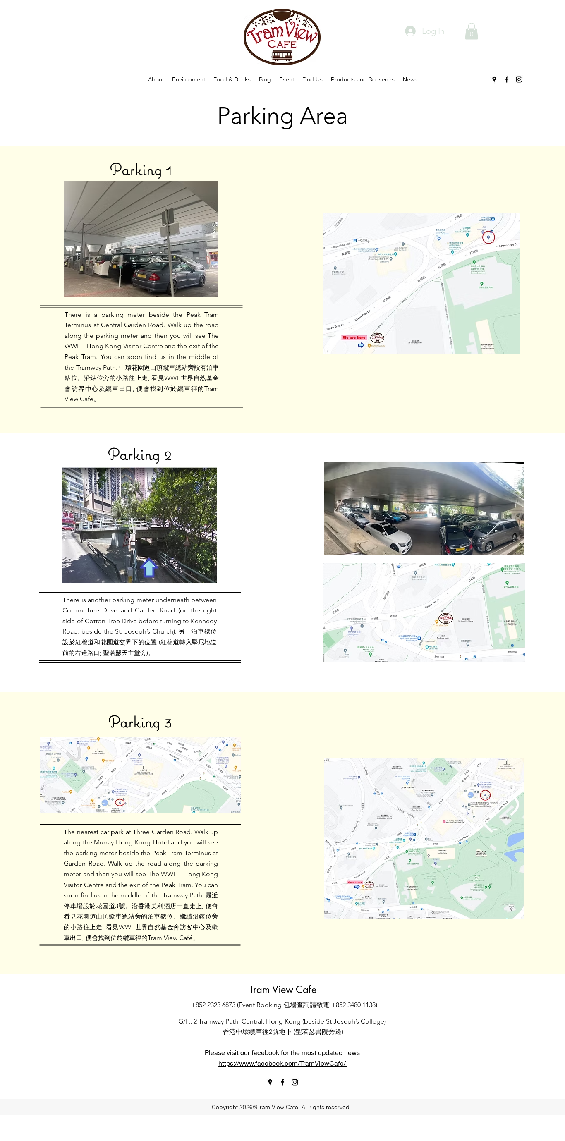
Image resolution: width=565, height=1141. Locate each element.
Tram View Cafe (282, 989)
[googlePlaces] (494, 79)
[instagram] (519, 79)
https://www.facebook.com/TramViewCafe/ (282, 1063)
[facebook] (507, 79)
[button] (471, 31)
